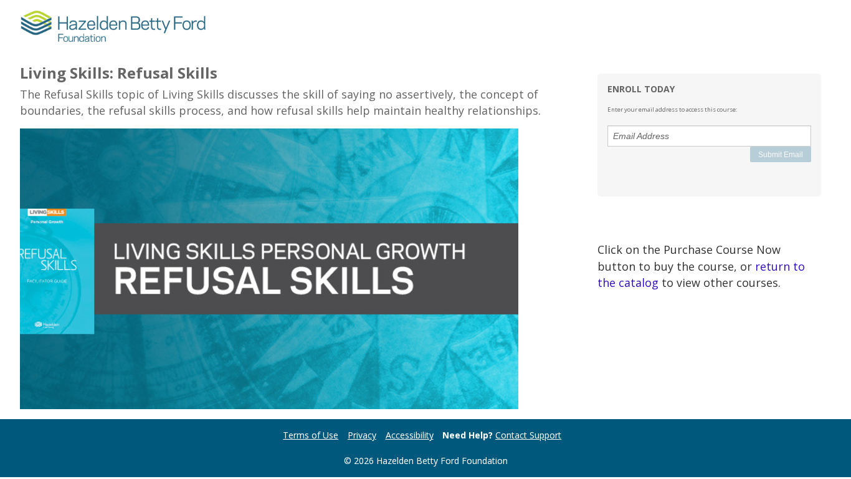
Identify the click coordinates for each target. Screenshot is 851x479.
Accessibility (410, 435)
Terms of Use (310, 435)
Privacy (362, 435)
